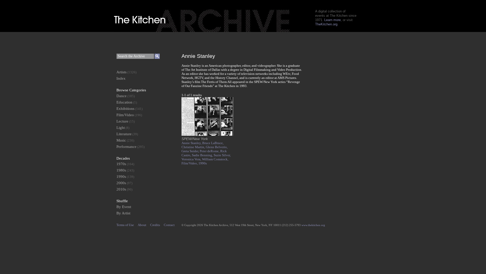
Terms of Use (125, 225)
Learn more (332, 20)
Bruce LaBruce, (213, 143)
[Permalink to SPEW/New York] (207, 134)
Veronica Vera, (191, 159)
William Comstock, (215, 159)
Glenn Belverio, (217, 147)
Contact (169, 225)
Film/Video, (189, 163)
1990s (202, 163)
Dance (121, 96)
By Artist (123, 213)
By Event (123, 207)
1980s (121, 170)
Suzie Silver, (222, 155)
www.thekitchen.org (313, 225)
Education (124, 102)
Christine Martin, (193, 147)
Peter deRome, (210, 151)
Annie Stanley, (191, 143)
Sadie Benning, (203, 155)
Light (120, 128)
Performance (126, 147)
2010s (121, 189)
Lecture (122, 121)
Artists (121, 72)
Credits (155, 225)
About (142, 225)
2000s (121, 183)
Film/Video (125, 115)
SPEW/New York (194, 139)
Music (121, 140)
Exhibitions (125, 109)
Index (121, 78)
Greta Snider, (190, 151)
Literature (124, 134)
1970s (121, 164)
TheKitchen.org (326, 24)
